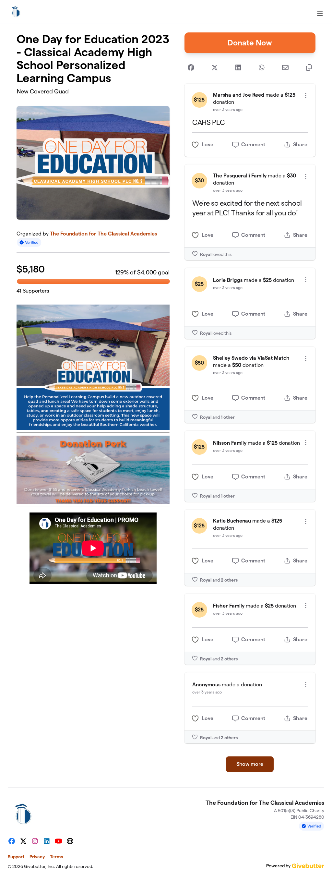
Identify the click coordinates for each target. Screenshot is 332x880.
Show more (249, 764)
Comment (253, 144)
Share (300, 144)
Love (207, 144)
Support (16, 856)
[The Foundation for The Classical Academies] (16, 12)
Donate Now (250, 42)
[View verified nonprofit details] (29, 242)
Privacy (37, 856)
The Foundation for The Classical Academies (103, 233)
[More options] (306, 95)
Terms (56, 856)
